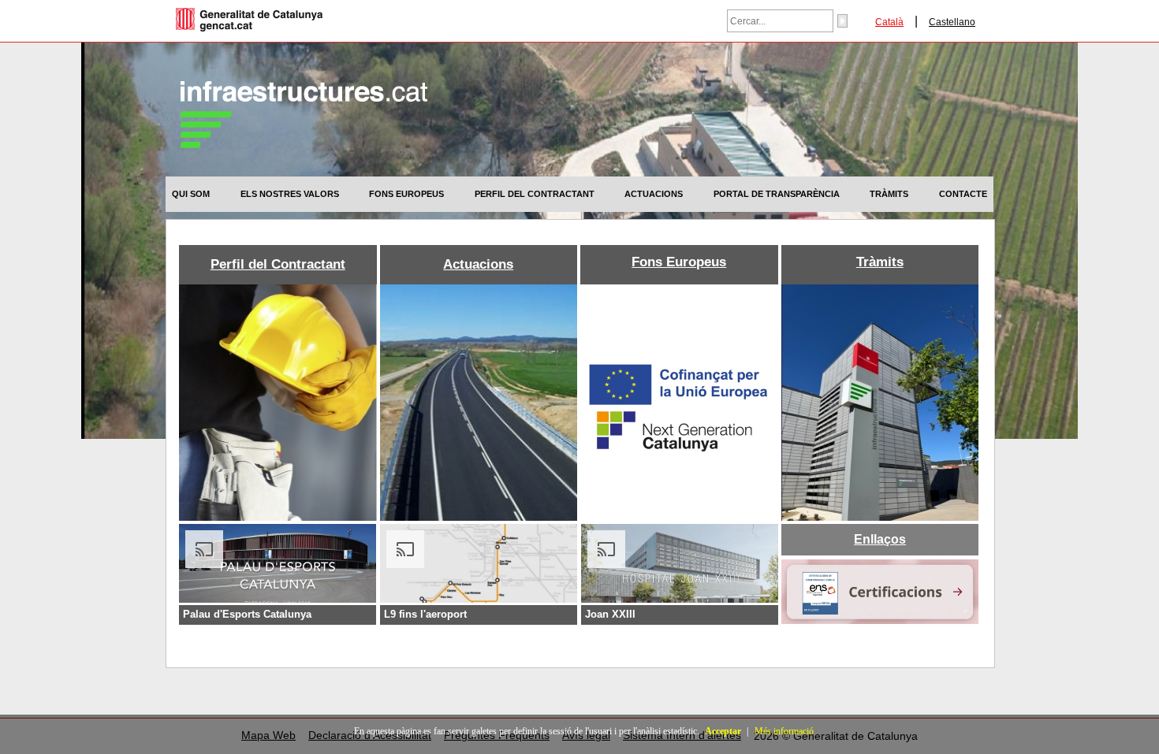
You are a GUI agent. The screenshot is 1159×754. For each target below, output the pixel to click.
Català (889, 22)
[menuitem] (191, 194)
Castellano (952, 22)
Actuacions (653, 194)
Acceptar (723, 731)
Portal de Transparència (777, 194)
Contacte (963, 194)
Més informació (784, 731)
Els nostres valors (289, 194)
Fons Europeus (406, 194)
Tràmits (889, 194)
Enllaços (880, 539)
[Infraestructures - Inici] (304, 143)
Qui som (191, 194)
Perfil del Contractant (534, 194)
